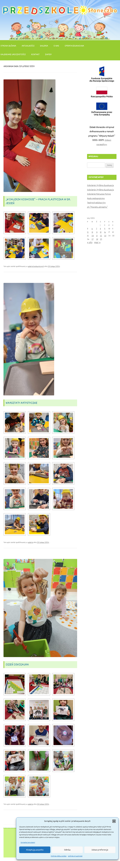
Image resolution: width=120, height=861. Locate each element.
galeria (30, 542)
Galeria (44, 46)
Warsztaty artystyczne (21, 403)
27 (93, 239)
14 (96, 232)
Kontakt (35, 54)
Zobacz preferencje (100, 850)
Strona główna (8, 46)
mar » (97, 242)
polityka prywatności (75, 856)
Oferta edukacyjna (74, 46)
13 (92, 232)
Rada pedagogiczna (96, 198)
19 (88, 235)
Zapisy (48, 54)
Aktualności (28, 46)
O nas (56, 46)
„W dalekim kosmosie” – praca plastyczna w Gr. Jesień (38, 201)
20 (93, 235)
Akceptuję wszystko (34, 850)
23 (105, 235)
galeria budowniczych (36, 266)
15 (100, 232)
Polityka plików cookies (58, 856)
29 (101, 239)
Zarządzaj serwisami (28, 842)
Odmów (67, 850)
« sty (89, 242)
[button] (114, 821)
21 (97, 235)
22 (101, 235)
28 (97, 239)
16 (105, 232)
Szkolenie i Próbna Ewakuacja (100, 185)
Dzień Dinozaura (17, 664)
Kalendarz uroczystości (13, 54)
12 (88, 232)
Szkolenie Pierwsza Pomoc (99, 194)
